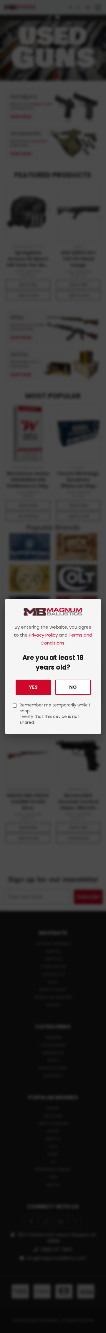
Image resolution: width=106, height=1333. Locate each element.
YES (33, 687)
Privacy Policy (43, 635)
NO (73, 687)
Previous (9, 1327)
